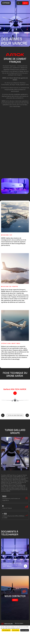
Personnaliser (24, 630)
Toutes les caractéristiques (15, 415)
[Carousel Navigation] (15, 553)
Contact (25, 3)
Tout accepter (6, 630)
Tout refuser (15, 630)
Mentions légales (19, 623)
